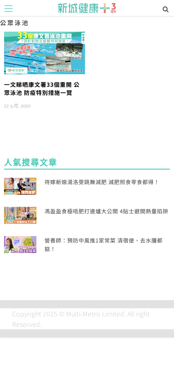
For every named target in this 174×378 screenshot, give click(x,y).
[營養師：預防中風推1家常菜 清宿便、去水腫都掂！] (20, 243)
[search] (166, 8)
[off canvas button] (8, 8)
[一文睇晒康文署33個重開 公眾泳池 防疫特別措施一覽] (44, 52)
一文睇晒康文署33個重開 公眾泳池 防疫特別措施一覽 (42, 88)
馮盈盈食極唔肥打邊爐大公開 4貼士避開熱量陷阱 (106, 211)
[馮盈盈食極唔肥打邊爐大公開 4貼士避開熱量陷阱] (20, 214)
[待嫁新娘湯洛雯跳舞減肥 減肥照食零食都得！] (20, 185)
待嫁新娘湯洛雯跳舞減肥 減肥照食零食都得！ (102, 182)
